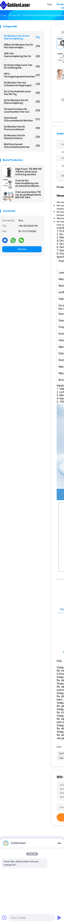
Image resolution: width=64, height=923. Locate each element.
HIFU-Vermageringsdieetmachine (22, 75)
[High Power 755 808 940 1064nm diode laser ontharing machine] (8, 172)
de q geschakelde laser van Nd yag (22, 93)
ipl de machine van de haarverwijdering (22, 101)
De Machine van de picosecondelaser (22, 128)
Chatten (21, 249)
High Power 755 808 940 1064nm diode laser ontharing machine (28, 172)
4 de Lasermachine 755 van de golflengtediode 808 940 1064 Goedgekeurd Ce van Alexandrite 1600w (28, 195)
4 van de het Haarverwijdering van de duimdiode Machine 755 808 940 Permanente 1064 (27, 183)
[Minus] (59, 843)
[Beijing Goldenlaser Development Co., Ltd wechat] (21, 240)
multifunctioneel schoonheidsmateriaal (22, 145)
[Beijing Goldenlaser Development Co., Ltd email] (5, 240)
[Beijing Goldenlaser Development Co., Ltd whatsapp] (13, 240)
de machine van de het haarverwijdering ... (22, 37)
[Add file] (4, 917)
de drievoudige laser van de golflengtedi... (22, 66)
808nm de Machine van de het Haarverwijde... (22, 46)
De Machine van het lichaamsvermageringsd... (22, 84)
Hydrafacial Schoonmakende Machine (22, 119)
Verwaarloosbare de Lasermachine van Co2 (22, 110)
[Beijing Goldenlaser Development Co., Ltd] (15, 5)
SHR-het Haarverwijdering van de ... (22, 56)
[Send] (59, 917)
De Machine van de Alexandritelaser (22, 137)
